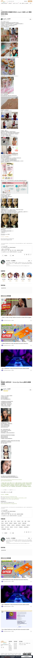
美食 (10, 250)
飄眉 (11, 521)
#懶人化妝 (8, 486)
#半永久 (13, 483)
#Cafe (29, 643)
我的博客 (15, 648)
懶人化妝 (15, 527)
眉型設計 (18, 521)
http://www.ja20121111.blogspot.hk (7, 238)
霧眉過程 (15, 523)
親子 (13, 250)
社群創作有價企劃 (4, 3)
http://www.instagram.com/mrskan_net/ (17, 497)
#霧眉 (5, 483)
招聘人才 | (16, 654)
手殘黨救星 (21, 527)
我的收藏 (15, 645)
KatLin (29, 279)
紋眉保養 (13, 525)
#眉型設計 (20, 483)
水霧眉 (2, 521)
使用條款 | (9, 654)
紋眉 (8, 521)
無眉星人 (8, 529)
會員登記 (25, 1)
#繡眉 (16, 483)
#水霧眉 (2, 483)
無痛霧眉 (8, 525)
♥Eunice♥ (10, 279)
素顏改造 (28, 525)
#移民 (25, 644)
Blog (17, 653)
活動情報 (21, 250)
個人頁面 (15, 643)
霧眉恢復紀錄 (18, 525)
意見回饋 (10, 648)
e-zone (19, 653)
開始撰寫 (30, 1)
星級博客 (26, 3)
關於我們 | (2, 654)
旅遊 (8, 250)
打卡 (6, 250)
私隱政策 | (13, 654)
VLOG (10, 644)
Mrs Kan (7, 499)
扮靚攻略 (18, 250)
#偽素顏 (20, 485)
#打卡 (25, 643)
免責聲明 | (6, 654)
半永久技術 (7, 527)
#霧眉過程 (8, 484)
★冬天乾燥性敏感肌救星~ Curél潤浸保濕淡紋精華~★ (14, 23)
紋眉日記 (19, 523)
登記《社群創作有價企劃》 (12, 247)
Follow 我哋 (19, 251)
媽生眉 (2, 523)
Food (14, 653)
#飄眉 (10, 483)
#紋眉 (8, 483)
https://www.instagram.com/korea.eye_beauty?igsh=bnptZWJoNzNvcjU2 (11, 480)
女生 (1, 10)
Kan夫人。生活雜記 (7, 18)
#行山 (22, 643)
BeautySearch (16, 279)
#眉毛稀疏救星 (18, 486)
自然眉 (29, 521)
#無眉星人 (30, 486)
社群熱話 (10, 3)
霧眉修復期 (24, 523)
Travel (6, 653)
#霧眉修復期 (17, 484)
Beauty (11, 653)
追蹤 (30, 19)
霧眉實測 (10, 523)
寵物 (15, 250)
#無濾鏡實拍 (12, 485)
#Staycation (21, 644)
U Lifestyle (3, 653)
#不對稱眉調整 (24, 486)
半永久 (15, 521)
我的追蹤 (15, 647)
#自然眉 (23, 483)
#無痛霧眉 (28, 484)
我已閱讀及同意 (26, 656)
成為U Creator (15, 3)
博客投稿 (10, 650)
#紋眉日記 (12, 484)
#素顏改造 (17, 485)
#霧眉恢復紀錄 (6, 485)
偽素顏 (2, 527)
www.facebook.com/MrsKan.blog (9, 496)
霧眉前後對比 (3, 525)
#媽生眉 (27, 483)
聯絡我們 (19, 654)
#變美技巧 (4, 486)
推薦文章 (23, 3)
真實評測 (6, 523)
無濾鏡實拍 (23, 525)
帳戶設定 (15, 644)
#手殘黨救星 (12, 486)
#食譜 (27, 643)
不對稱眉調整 (3, 529)
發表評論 (3, 288)
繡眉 (25, 521)
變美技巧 (11, 527)
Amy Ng (3, 279)
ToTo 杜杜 (23, 279)
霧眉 (5, 521)
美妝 (22, 521)
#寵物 (20, 643)
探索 (20, 3)
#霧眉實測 (4, 484)
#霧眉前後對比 (23, 484)
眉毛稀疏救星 (26, 527)
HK (9, 653)
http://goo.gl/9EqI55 (13, 499)
